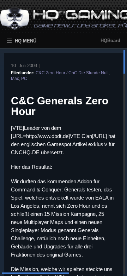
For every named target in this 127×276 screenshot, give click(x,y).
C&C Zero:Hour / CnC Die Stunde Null (72, 72)
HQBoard (110, 40)
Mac (15, 78)
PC (24, 78)
